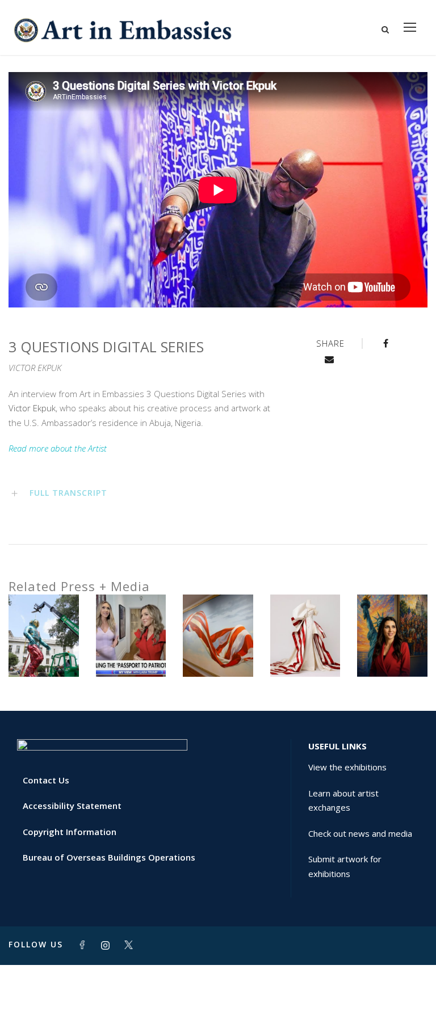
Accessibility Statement (72, 805)
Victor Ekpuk (32, 408)
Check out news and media (360, 833)
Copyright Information (69, 831)
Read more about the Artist (58, 448)
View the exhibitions (347, 767)
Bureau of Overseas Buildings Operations (109, 857)
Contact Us (46, 780)
